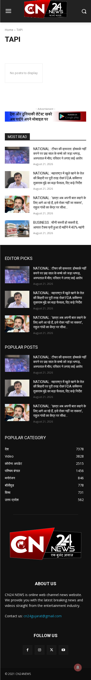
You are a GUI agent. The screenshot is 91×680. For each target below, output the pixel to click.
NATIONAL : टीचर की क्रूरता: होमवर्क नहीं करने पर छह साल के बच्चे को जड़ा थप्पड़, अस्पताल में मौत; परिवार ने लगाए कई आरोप (59, 153)
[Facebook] (27, 650)
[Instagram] (39, 650)
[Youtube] (63, 650)
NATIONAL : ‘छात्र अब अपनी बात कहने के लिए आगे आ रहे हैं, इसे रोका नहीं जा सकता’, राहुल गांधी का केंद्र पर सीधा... (59, 202)
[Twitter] (51, 650)
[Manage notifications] (78, 667)
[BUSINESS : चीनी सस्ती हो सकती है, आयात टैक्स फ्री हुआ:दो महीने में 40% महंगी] (17, 228)
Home (9, 30)
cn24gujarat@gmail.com (43, 616)
